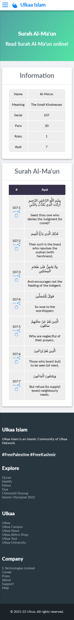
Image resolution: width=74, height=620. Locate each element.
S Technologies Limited (18, 568)
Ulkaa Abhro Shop (15, 534)
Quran (6, 477)
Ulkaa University (14, 542)
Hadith (7, 481)
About (6, 580)
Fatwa (6, 485)
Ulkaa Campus (12, 527)
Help (5, 588)
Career (7, 572)
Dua (5, 489)
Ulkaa (6, 523)
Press (6, 576)
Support (8, 584)
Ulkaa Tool (9, 538)
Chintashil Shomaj (15, 493)
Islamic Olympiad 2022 (18, 497)
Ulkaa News (10, 530)
